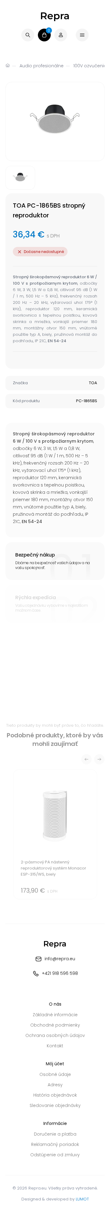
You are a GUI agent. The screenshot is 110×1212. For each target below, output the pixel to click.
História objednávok (55, 1095)
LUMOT (82, 1199)
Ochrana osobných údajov (55, 1035)
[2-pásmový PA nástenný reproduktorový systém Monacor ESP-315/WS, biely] (55, 834)
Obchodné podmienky (55, 1025)
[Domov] (8, 66)
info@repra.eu (60, 959)
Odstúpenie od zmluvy (55, 1155)
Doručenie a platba (55, 1134)
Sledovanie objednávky (55, 1105)
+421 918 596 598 (60, 973)
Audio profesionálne (42, 66)
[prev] (86, 759)
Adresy (55, 1085)
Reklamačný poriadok (55, 1144)
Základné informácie (55, 1015)
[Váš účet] (60, 35)
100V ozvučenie (89, 66)
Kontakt (55, 1046)
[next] (99, 759)
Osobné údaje (55, 1074)
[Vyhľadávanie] (27, 35)
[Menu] (82, 35)
